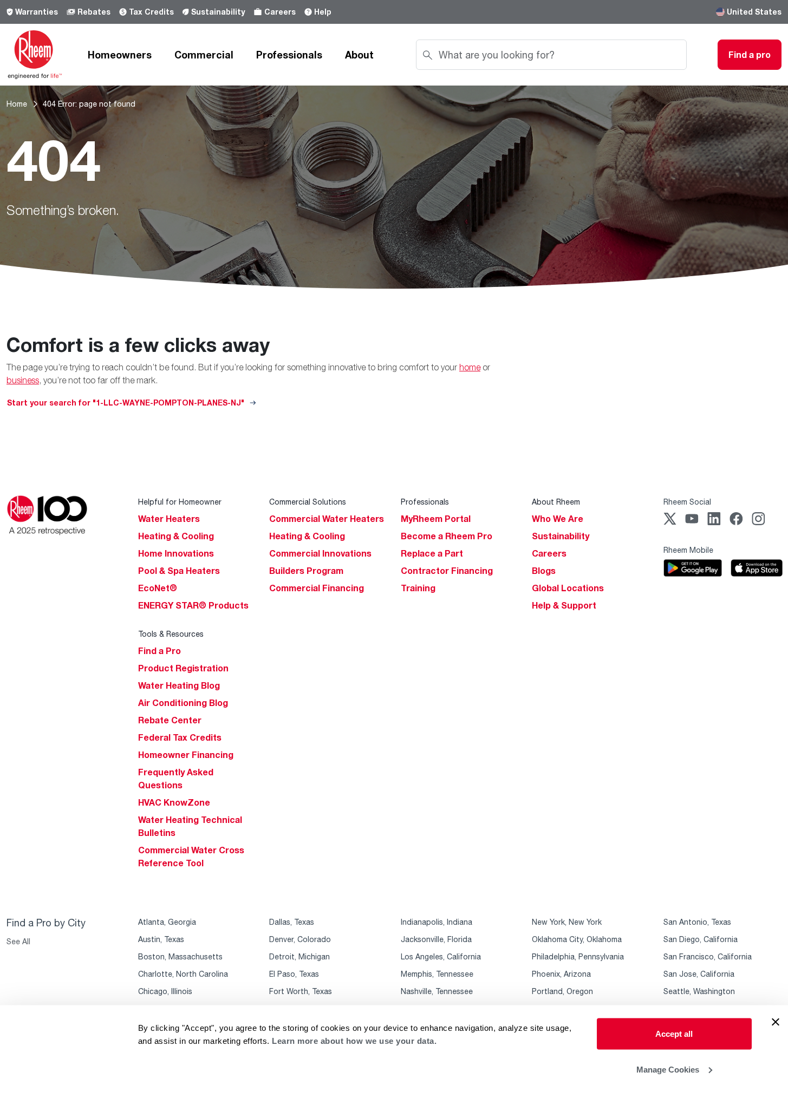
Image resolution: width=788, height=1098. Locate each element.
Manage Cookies (667, 1069)
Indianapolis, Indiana (436, 921)
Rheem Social (687, 501)
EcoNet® (157, 588)
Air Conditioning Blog (183, 702)
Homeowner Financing (185, 754)
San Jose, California (698, 973)
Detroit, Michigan (299, 956)
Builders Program (306, 570)
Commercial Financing (316, 588)
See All (18, 941)
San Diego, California (700, 939)
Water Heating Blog (179, 685)
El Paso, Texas (294, 973)
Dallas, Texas (291, 921)
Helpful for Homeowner (180, 501)
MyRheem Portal (436, 518)
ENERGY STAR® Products (193, 605)
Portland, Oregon (562, 991)
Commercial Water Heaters (326, 518)
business (22, 380)
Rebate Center (169, 720)
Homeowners (120, 55)
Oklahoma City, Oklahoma (577, 939)
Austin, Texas (161, 939)
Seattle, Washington (699, 991)
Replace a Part (432, 553)
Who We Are (557, 518)
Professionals (289, 55)
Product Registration (183, 668)
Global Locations (568, 588)
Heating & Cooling (176, 536)
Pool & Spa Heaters (179, 570)
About (359, 55)
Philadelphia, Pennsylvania (578, 956)
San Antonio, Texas (697, 921)
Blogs (544, 570)
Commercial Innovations (320, 553)
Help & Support (564, 605)
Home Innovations (176, 553)
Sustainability (218, 11)
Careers (280, 11)
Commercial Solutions (307, 501)
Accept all (674, 1033)
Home (16, 103)
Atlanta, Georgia (167, 921)
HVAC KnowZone (174, 802)
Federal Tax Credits (180, 737)
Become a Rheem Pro (446, 536)
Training (418, 588)
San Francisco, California (707, 956)
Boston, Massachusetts (180, 956)
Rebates (93, 11)
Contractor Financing (447, 570)
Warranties (36, 11)
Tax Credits (151, 11)
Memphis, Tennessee (437, 973)
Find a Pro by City (46, 923)
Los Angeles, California (441, 956)
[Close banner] (775, 1022)
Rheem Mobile (688, 549)
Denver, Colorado (300, 939)
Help (322, 11)
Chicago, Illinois (165, 991)
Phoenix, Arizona (561, 973)
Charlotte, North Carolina (183, 973)
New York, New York (567, 921)
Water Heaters (169, 518)
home (469, 367)
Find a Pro (159, 650)
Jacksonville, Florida (436, 939)
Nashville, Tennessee (437, 991)
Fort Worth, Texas (300, 991)
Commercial (203, 55)
